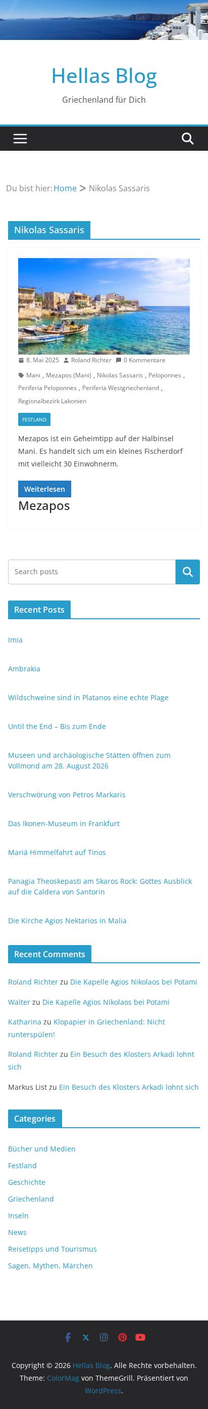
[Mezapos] (104, 306)
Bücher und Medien (42, 1149)
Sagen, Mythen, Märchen (50, 1265)
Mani (33, 375)
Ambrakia (24, 668)
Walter (19, 1002)
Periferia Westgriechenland (120, 387)
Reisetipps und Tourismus (52, 1249)
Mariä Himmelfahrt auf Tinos (57, 852)
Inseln (18, 1215)
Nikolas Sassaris (120, 375)
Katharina (24, 1022)
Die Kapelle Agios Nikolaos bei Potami (133, 982)
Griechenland (31, 1199)
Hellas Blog (104, 75)
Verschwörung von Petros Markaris (67, 794)
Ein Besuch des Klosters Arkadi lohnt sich (129, 1087)
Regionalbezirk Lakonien (52, 401)
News (17, 1232)
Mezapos (44, 505)
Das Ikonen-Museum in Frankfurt (64, 823)
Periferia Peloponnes (47, 387)
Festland (34, 419)
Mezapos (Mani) (68, 375)
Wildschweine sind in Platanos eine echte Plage (88, 697)
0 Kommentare (145, 360)
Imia (15, 640)
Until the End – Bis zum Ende (57, 726)
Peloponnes (164, 375)
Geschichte (26, 1182)
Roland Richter (91, 360)
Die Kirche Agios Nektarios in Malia (67, 920)
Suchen (188, 571)
